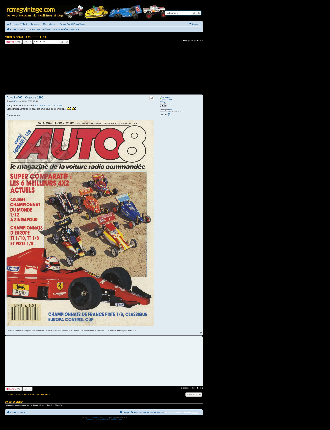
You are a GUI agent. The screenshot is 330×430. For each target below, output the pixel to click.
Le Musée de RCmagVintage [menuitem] (43, 24)
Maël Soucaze (116, 419)
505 (170, 110)
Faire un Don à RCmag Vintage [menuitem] (72, 24)
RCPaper (163, 102)
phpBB (96, 417)
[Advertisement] (104, 70)
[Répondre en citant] (151, 98)
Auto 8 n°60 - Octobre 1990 (26, 37)
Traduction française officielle (97, 419)
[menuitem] (23, 24)
